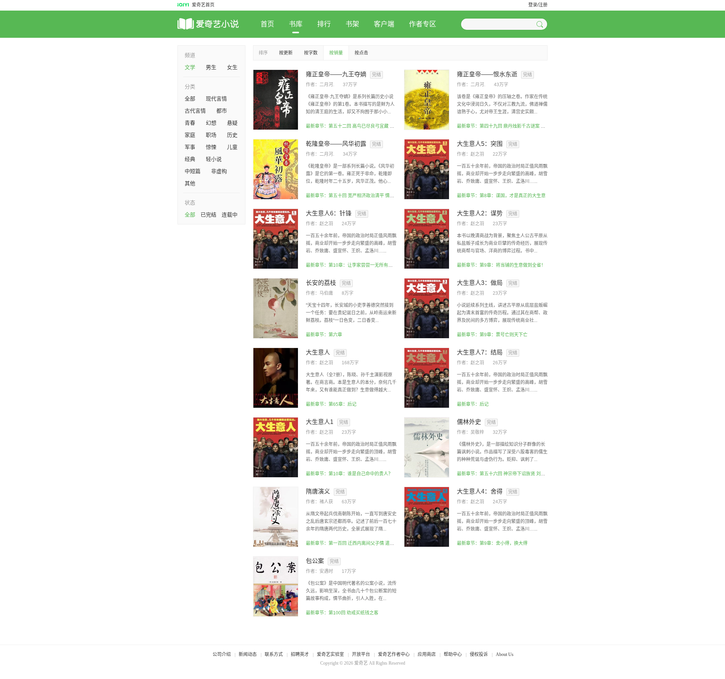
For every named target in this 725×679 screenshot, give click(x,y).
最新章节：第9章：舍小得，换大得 (492, 543)
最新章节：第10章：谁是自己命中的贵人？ (349, 473)
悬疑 (232, 123)
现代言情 (216, 99)
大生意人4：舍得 (480, 491)
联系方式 (274, 654)
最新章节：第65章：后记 (331, 404)
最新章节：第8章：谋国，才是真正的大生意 (501, 195)
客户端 (384, 24)
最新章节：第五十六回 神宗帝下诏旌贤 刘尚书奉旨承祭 (512, 473)
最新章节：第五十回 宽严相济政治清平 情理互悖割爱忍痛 (363, 195)
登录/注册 (538, 5)
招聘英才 (300, 654)
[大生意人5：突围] (426, 169)
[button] (540, 24)
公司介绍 (222, 654)
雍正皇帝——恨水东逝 (487, 74)
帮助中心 (453, 654)
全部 (190, 99)
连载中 (230, 215)
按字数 (311, 53)
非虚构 (219, 171)
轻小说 (214, 159)
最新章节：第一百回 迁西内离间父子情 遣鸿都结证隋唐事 (363, 543)
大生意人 (318, 352)
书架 (352, 24)
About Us (505, 654)
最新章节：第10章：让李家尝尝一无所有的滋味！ (356, 265)
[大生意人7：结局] (426, 377)
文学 (190, 67)
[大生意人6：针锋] (275, 238)
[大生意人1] (275, 447)
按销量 (336, 53)
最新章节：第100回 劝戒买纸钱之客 (342, 613)
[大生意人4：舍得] (426, 516)
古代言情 (195, 111)
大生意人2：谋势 (480, 213)
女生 (232, 67)
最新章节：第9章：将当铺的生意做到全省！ (501, 265)
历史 (232, 135)
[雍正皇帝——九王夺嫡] (275, 99)
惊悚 (211, 147)
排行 (324, 24)
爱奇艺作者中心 (394, 654)
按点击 (361, 53)
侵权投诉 (479, 654)
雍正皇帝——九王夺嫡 (336, 74)
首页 (267, 24)
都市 (221, 111)
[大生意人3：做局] (426, 308)
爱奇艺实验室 (330, 654)
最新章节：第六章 (324, 334)
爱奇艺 (361, 663)
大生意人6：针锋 (329, 213)
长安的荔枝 (321, 283)
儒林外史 (469, 422)
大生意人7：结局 (480, 352)
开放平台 (361, 654)
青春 (190, 123)
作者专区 (422, 24)
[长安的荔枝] (275, 308)
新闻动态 (248, 654)
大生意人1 (319, 422)
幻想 (211, 123)
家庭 (190, 135)
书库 (295, 24)
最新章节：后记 (473, 404)
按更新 (286, 53)
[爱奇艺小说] (219, 24)
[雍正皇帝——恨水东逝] (426, 99)
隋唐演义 (318, 491)
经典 (190, 159)
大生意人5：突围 (480, 144)
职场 (211, 135)
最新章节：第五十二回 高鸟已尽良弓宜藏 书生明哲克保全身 (366, 126)
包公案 (315, 561)
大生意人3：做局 (480, 283)
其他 (190, 183)
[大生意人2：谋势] (426, 238)
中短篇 (193, 171)
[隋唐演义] (275, 516)
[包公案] (275, 586)
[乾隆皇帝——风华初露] (275, 169)
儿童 (232, 147)
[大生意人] (275, 377)
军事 (190, 147)
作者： (312, 84)
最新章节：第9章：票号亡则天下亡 (492, 334)
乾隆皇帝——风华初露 (336, 144)
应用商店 (427, 654)
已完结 (208, 215)
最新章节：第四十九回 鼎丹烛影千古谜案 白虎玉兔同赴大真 (517, 126)
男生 (211, 67)
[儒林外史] (426, 447)
